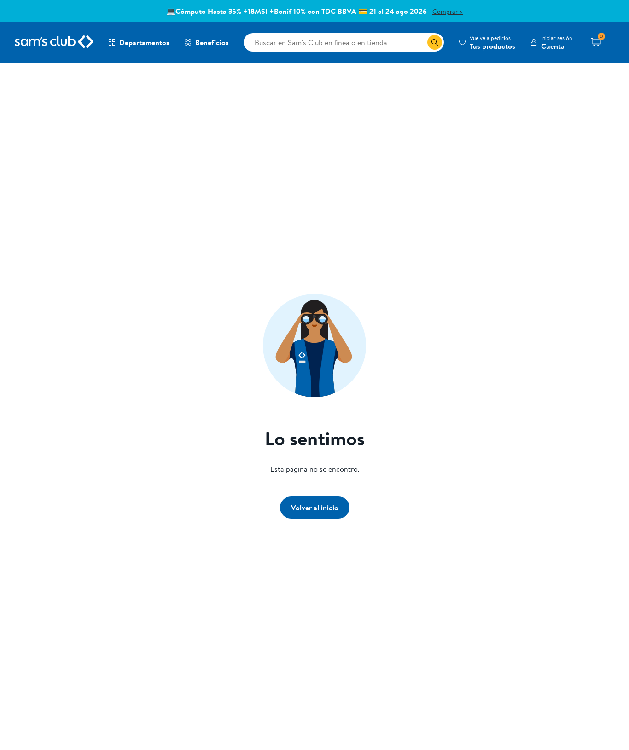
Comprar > (447, 11)
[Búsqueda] (434, 42)
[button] (487, 42)
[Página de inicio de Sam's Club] (54, 42)
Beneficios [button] (212, 42)
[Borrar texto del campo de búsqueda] (420, 42)
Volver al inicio (314, 507)
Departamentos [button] (144, 42)
